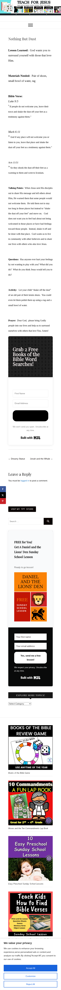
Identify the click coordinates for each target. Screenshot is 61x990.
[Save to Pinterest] (3, 501)
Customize (31, 976)
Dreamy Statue (16, 459)
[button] (30, 596)
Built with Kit (30, 437)
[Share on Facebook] (3, 489)
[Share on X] (3, 495)
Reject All (30, 984)
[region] (30, 964)
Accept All (30, 968)
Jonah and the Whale (41, 459)
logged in (25, 480)
